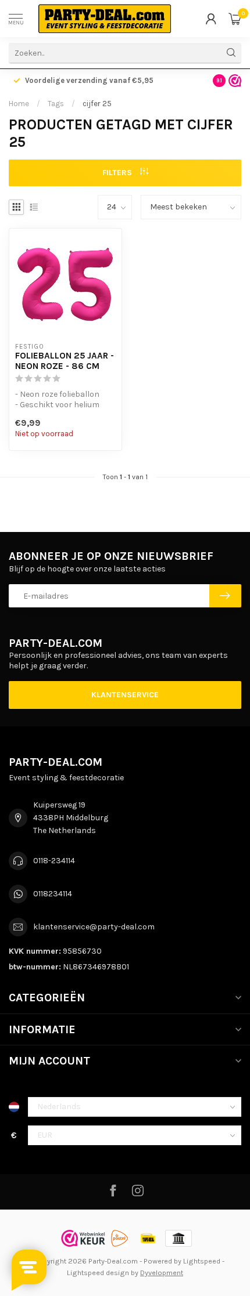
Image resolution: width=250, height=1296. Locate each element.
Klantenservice (125, 695)
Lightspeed (201, 1261)
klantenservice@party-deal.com (94, 927)
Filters (118, 173)
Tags (56, 103)
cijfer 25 (97, 103)
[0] (234, 18)
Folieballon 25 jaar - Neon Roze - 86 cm (64, 360)
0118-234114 (54, 861)
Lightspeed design (98, 1272)
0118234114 (52, 894)
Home (19, 103)
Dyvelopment (161, 1272)
